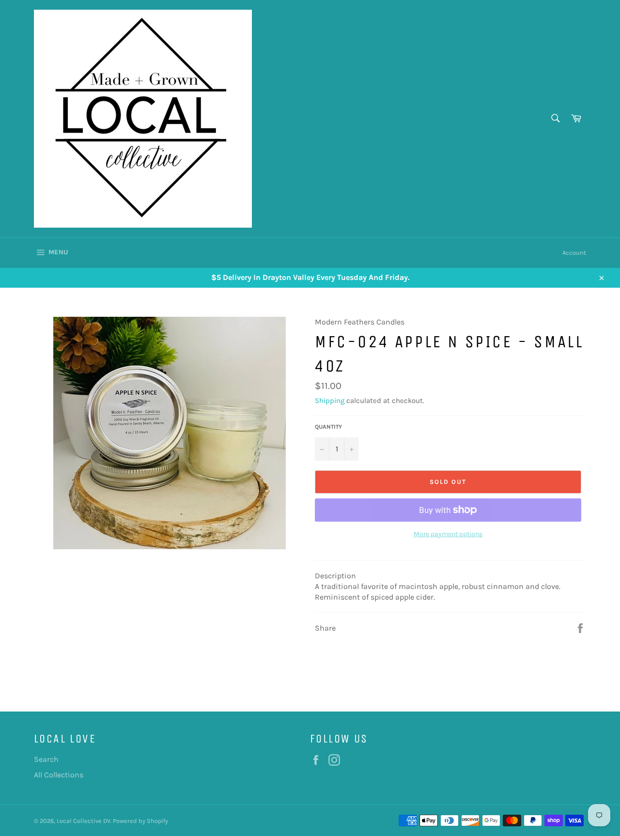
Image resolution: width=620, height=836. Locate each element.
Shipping (329, 400)
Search (46, 759)
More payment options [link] (448, 534)
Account (574, 252)
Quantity (328, 426)
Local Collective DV (83, 820)
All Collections (58, 774)
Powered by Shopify (140, 820)
